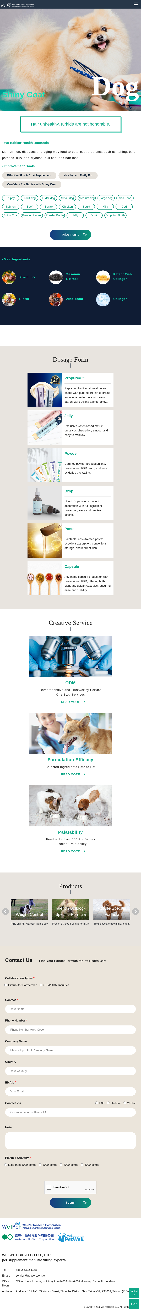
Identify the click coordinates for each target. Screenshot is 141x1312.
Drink (94, 215)
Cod (124, 206)
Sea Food (125, 198)
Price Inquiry (70, 234)
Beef (29, 206)
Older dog (48, 198)
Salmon (10, 206)
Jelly (75, 215)
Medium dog (87, 198)
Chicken (67, 206)
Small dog (67, 198)
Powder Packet (32, 215)
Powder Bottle (55, 215)
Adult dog (30, 198)
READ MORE (70, 702)
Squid (86, 206)
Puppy (11, 198)
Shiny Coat (11, 215)
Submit (70, 1202)
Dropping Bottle (115, 215)
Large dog (106, 198)
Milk (105, 206)
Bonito (49, 206)
